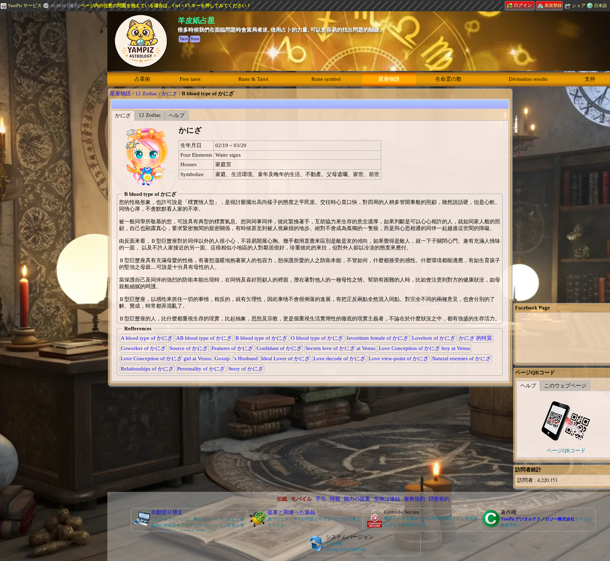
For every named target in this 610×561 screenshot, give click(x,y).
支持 (590, 79)
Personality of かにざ (201, 369)
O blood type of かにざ (317, 338)
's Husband (245, 358)
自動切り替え (167, 512)
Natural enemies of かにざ (461, 358)
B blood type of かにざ (261, 338)
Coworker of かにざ (143, 348)
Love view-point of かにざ (399, 358)
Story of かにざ (245, 369)
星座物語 (389, 79)
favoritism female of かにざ (377, 338)
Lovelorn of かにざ (433, 338)
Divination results (528, 79)
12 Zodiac (146, 93)
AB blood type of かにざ (204, 338)
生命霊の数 (448, 79)
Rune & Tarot (253, 79)
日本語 (600, 5)
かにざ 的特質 (475, 338)
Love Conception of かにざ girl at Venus (166, 358)
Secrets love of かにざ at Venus (340, 348)
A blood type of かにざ (147, 338)
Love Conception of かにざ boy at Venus (424, 348)
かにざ (170, 93)
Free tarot (190, 79)
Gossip (222, 358)
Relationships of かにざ (147, 369)
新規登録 (553, 5)
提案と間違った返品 (291, 512)
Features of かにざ (232, 348)
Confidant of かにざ (279, 348)
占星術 (142, 79)
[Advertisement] (53, 106)
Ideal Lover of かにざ (285, 358)
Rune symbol (326, 79)
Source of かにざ (188, 348)
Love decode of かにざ (339, 358)
